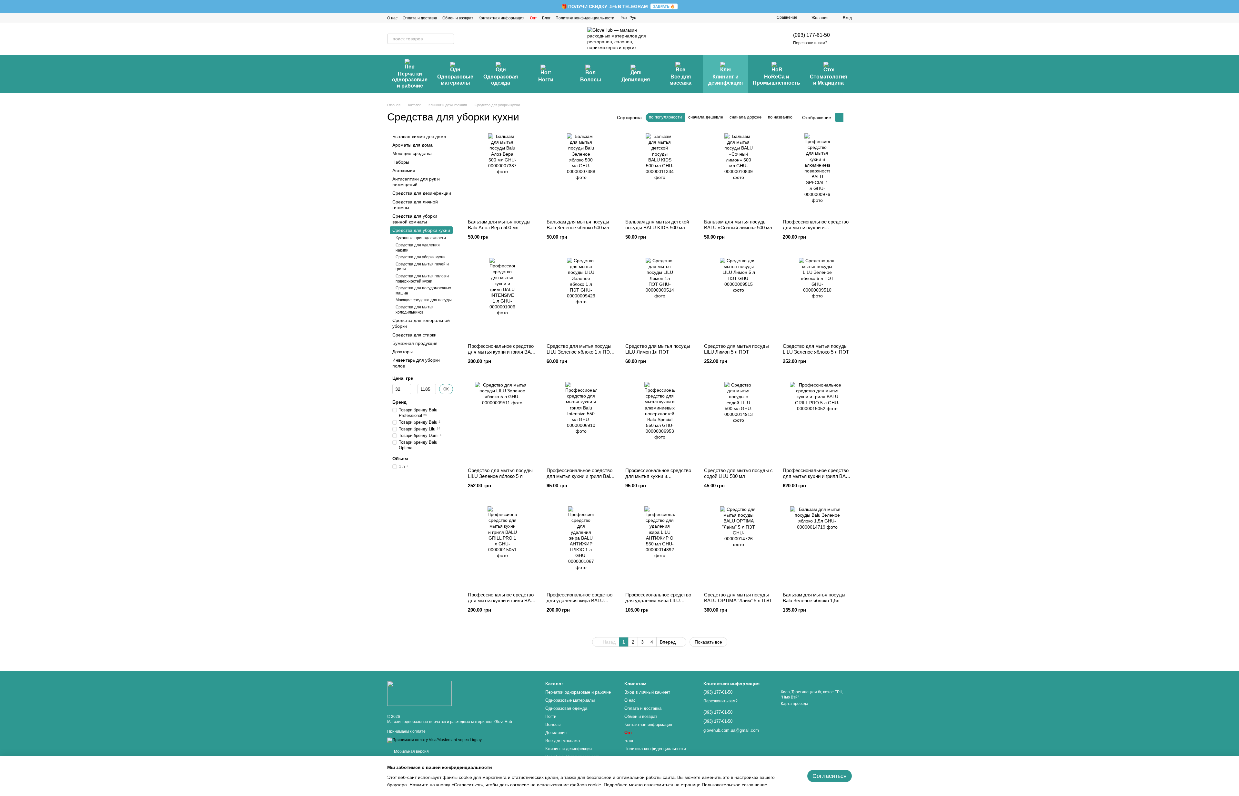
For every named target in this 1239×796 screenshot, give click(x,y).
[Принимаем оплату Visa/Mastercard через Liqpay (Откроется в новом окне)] (434, 740)
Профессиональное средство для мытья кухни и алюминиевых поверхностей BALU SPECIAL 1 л (816, 230)
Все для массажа (680, 79)
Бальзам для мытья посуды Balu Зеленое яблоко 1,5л (814, 597)
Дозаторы (402, 351)
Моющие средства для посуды (424, 300)
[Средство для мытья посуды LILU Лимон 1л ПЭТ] (659, 298)
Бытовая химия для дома (419, 136)
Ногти (545, 79)
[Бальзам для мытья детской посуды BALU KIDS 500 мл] (659, 173)
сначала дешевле (705, 117)
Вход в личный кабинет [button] (647, 692)
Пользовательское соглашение (734, 784)
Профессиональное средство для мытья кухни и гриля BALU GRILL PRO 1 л (502, 600)
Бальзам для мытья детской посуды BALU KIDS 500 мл (657, 224)
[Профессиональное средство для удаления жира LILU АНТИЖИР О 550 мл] (659, 546)
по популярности (665, 117)
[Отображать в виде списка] (847, 117)
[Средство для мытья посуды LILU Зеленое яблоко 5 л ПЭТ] (817, 298)
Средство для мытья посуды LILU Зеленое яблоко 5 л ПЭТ (816, 349)
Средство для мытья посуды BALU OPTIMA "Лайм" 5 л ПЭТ (738, 597)
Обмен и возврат (457, 18)
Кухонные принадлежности (421, 238)
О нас (392, 18)
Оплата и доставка (420, 18)
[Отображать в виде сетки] (839, 117)
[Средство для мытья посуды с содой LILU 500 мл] (738, 422)
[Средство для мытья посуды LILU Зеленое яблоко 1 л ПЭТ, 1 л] (581, 298)
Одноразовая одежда (500, 79)
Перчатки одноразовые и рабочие (410, 79)
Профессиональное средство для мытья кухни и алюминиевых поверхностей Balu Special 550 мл (658, 479)
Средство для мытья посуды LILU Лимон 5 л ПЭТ (736, 349)
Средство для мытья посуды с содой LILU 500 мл (738, 473)
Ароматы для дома (412, 145)
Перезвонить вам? (810, 43)
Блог (546, 18)
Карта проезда (794, 703)
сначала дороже (745, 117)
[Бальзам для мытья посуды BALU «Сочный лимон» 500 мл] (738, 173)
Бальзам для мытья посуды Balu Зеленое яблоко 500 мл (578, 224)
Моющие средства (412, 153)
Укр (624, 18)
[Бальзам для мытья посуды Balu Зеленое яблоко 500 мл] (581, 173)
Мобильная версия (411, 751)
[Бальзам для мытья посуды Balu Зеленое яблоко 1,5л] (817, 546)
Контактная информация (501, 18)
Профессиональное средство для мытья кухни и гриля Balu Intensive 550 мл (579, 476)
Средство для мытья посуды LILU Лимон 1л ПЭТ (657, 349)
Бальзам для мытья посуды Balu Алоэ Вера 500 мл (499, 224)
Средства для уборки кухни (421, 257)
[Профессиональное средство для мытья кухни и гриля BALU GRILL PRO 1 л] (502, 546)
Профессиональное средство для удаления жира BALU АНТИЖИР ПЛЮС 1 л (579, 600)
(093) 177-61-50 (811, 35)
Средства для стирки (414, 334)
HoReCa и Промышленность (776, 79)
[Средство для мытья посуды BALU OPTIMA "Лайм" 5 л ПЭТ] (738, 546)
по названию (780, 117)
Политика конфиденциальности (585, 18)
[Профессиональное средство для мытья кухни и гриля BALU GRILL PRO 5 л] (817, 422)
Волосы (590, 79)
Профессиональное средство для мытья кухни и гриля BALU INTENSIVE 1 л (502, 351)
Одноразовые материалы (455, 79)
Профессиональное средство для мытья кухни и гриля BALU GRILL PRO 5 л (817, 476)
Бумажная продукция (415, 343)
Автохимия (403, 170)
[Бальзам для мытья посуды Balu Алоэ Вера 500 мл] (502, 173)
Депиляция (635, 79)
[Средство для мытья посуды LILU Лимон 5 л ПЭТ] (738, 298)
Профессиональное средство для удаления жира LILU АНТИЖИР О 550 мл (658, 600)
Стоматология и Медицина (828, 79)
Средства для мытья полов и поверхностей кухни (422, 279)
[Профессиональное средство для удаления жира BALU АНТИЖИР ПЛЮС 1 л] (581, 546)
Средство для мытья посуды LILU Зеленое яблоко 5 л (500, 473)
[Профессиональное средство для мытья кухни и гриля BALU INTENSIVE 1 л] (502, 298)
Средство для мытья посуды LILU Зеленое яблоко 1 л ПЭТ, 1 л (580, 351)
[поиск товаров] (449, 39)
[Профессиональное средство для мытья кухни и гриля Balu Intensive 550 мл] (581, 422)
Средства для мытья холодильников (415, 310)
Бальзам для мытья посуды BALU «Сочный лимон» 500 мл (738, 224)
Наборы (400, 162)
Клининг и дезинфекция (725, 79)
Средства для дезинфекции (421, 193)
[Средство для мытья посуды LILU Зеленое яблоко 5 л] (502, 422)
